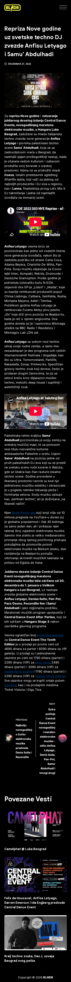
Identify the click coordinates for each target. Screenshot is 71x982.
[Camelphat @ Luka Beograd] (35, 825)
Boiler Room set (23, 513)
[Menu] (63, 7)
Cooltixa (10, 685)
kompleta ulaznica (50, 635)
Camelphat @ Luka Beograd (25, 849)
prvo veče (42, 662)
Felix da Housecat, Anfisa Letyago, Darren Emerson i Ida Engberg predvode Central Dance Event (34, 902)
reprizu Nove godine (50, 676)
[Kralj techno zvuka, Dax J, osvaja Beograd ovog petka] (35, 932)
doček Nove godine (18, 671)
